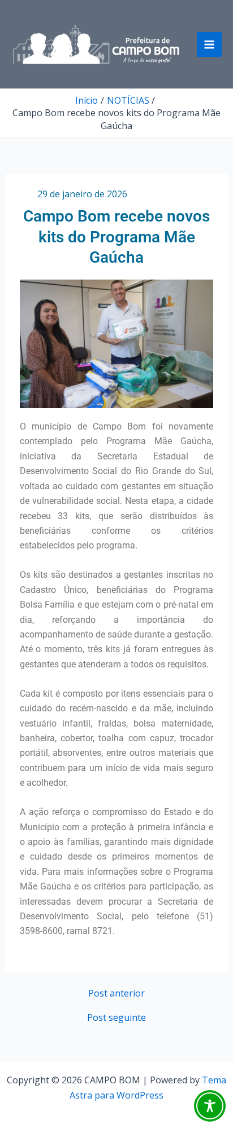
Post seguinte (116, 1017)
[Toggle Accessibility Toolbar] (210, 1106)
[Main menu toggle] (209, 44)
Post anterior (116, 993)
